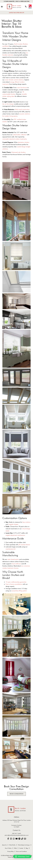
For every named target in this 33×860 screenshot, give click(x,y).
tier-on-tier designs (8, 104)
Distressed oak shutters (19, 152)
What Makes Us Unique (24, 845)
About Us (4, 845)
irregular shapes (13, 524)
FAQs (15, 848)
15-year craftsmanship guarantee (16, 582)
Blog (27, 848)
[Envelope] (25, 839)
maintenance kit (10, 549)
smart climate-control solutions (14, 80)
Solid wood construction (22, 109)
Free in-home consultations (14, 584)
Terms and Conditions (21, 851)
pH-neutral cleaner (24, 544)
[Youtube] (17, 839)
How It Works (8, 848)
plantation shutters (23, 142)
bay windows (26, 522)
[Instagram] (11, 839)
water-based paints (13, 559)
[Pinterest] (19, 839)
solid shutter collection (19, 134)
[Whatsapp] (14, 839)
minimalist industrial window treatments (14, 139)
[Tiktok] (22, 839)
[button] (2, 7)
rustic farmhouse (22, 87)
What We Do (12, 845)
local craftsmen (16, 564)
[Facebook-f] (8, 839)
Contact (21, 848)
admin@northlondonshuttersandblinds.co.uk (16, 835)
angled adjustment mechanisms (15, 535)
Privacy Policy (10, 851)
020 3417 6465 (16, 833)
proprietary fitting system (19, 591)
